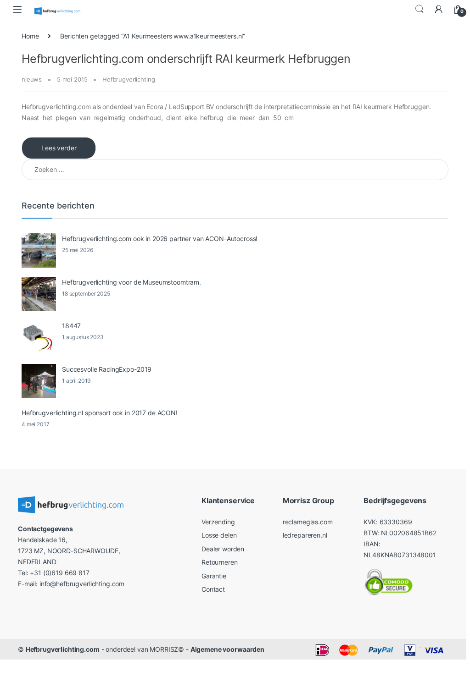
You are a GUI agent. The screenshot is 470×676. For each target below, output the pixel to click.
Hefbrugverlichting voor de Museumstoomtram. (131, 282)
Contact (213, 589)
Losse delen (218, 535)
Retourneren (219, 562)
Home (30, 36)
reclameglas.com (308, 522)
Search (419, 9)
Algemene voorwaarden (227, 649)
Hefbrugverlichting (128, 79)
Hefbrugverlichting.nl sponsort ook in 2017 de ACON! (100, 413)
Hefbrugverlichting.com (63, 649)
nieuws (32, 79)
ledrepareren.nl (305, 535)
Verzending (218, 522)
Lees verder (58, 148)
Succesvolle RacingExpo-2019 (106, 369)
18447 (71, 326)
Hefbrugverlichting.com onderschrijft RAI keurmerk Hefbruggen (186, 59)
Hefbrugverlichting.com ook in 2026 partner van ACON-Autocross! (159, 238)
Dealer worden (222, 549)
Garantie (213, 576)
